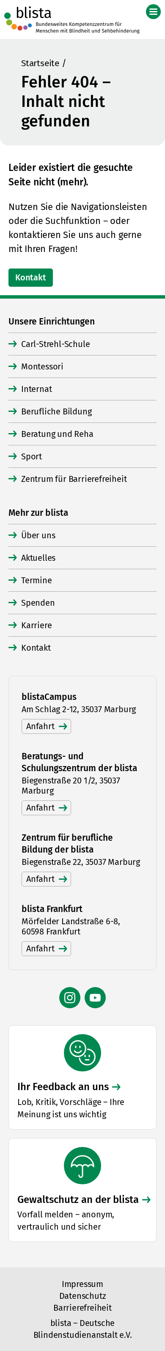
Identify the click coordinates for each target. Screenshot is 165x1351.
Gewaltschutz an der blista (78, 1200)
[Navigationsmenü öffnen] (153, 11)
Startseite (40, 63)
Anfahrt (40, 726)
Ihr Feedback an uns (63, 1087)
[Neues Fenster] (69, 997)
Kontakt (30, 277)
